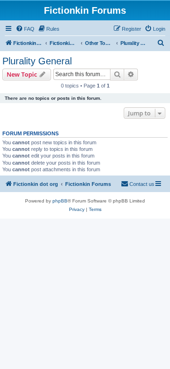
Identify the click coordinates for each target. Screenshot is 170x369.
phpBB (60, 200)
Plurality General (37, 61)
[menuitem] (25, 29)
